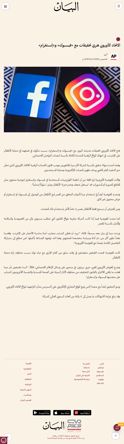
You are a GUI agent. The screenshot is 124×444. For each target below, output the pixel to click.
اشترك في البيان (83, 375)
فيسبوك (100, 371)
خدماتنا (86, 367)
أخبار (29, 374)
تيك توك (100, 383)
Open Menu (118, 6)
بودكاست (27, 395)
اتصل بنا (86, 363)
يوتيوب (101, 379)
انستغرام (100, 375)
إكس (102, 363)
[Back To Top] (115, 435)
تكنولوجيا (27, 368)
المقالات (27, 379)
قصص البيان (25, 400)
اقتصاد (28, 363)
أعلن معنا (86, 371)
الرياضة (28, 384)
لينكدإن (101, 367)
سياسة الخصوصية (82, 379)
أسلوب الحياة (25, 389)
